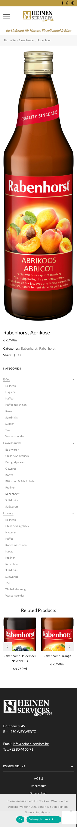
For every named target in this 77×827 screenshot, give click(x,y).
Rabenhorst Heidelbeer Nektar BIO (19, 658)
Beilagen (10, 386)
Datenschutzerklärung (44, 819)
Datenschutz (38, 793)
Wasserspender (14, 436)
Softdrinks (11, 417)
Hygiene (10, 392)
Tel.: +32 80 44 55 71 (18, 749)
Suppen (9, 423)
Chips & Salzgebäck (17, 455)
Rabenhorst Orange (57, 656)
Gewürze (10, 468)
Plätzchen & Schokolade (19, 481)
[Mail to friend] (19, 355)
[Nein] (71, 810)
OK (20, 819)
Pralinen (10, 487)
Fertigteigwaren (15, 462)
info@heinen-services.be (31, 744)
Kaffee (9, 398)
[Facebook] (62, 3)
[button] (7, 646)
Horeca (8, 513)
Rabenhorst (44, 40)
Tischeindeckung (15, 589)
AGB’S (38, 778)
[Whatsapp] (67, 3)
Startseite (9, 40)
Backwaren (12, 449)
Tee (7, 430)
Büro (6, 379)
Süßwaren (11, 506)
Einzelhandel (26, 40)
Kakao (9, 411)
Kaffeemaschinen (16, 404)
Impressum (38, 786)
